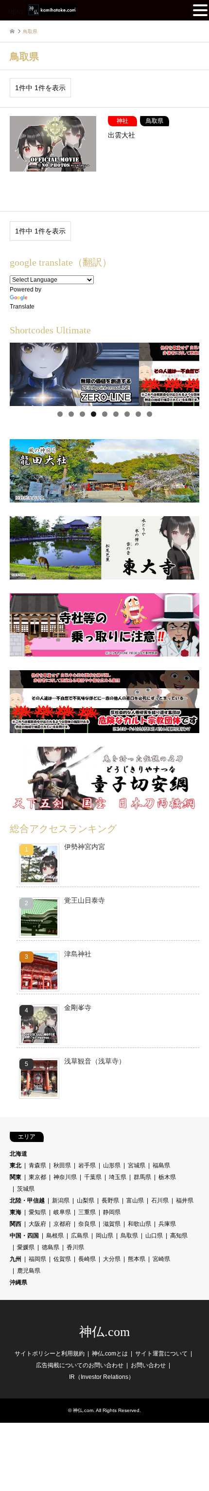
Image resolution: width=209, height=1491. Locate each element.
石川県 (160, 1200)
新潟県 (61, 1200)
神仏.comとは (110, 1353)
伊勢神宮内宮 (84, 847)
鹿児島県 (28, 1270)
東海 (15, 1212)
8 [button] (138, 414)
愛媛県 (26, 1247)
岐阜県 (62, 1212)
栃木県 (167, 1177)
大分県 (112, 1259)
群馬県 (142, 1177)
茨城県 (26, 1188)
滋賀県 (112, 1223)
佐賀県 (62, 1259)
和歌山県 (139, 1223)
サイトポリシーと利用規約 (50, 1353)
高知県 (179, 1235)
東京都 (37, 1177)
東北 (15, 1165)
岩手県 (87, 1165)
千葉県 (93, 1177)
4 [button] (93, 414)
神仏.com (104, 1332)
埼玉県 (117, 1177)
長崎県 (87, 1259)
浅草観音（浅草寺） (94, 1061)
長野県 (110, 1200)
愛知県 (37, 1212)
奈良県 (87, 1223)
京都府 (62, 1223)
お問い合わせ (148, 1365)
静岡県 (112, 1212)
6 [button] (116, 414)
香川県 (75, 1247)
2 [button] (71, 414)
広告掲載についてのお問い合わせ (79, 1365)
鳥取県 (129, 1235)
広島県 (79, 1235)
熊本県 (136, 1259)
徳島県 (50, 1247)
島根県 (55, 1235)
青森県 (37, 1165)
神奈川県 (65, 1177)
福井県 (184, 1200)
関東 (15, 1177)
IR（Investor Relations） (101, 1377)
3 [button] (82, 414)
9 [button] (149, 414)
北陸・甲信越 (27, 1200)
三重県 (87, 1212)
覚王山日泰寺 (84, 900)
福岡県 (37, 1259)
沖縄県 (18, 1282)
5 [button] (104, 414)
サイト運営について (161, 1353)
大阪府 (37, 1223)
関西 (15, 1223)
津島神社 (77, 954)
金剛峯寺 (77, 1007)
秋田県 (62, 1165)
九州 (15, 1259)
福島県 (161, 1165)
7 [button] (127, 414)
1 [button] (60, 414)
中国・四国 (24, 1235)
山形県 (112, 1165)
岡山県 (104, 1235)
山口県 (154, 1235)
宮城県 (136, 1165)
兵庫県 (167, 1223)
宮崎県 (161, 1259)
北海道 (18, 1153)
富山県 (135, 1200)
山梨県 (85, 1200)
